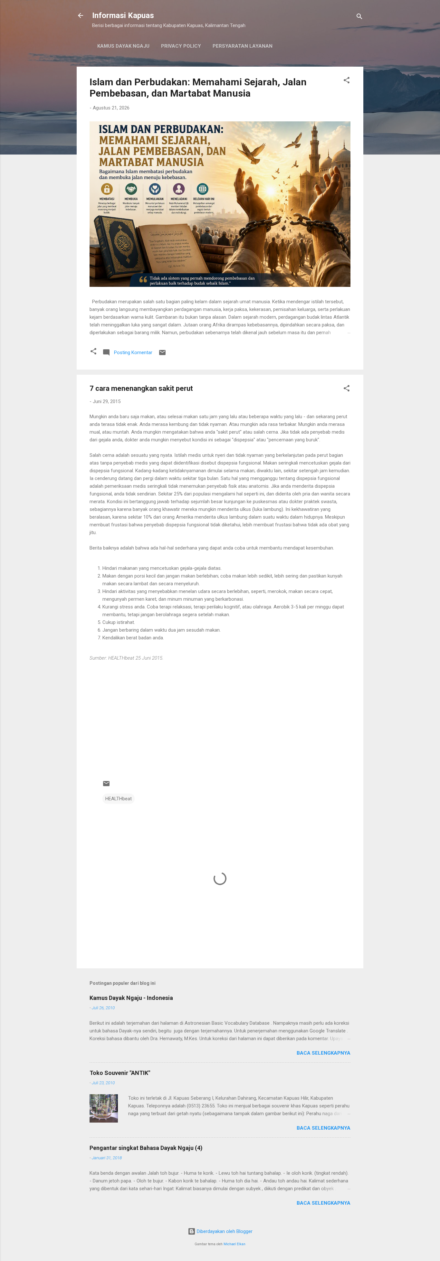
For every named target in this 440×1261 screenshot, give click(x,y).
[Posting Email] (162, 355)
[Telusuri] (359, 17)
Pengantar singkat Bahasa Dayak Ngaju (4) (146, 1147)
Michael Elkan (234, 1244)
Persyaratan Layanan (243, 46)
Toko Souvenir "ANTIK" (120, 1072)
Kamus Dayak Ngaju (123, 46)
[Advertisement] (220, 722)
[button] (346, 81)
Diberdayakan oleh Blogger (224, 1231)
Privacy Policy (181, 46)
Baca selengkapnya (323, 1053)
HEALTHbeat (118, 799)
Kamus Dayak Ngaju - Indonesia (131, 997)
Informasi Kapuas (123, 15)
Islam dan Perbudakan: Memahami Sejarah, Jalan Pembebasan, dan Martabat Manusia (198, 87)
